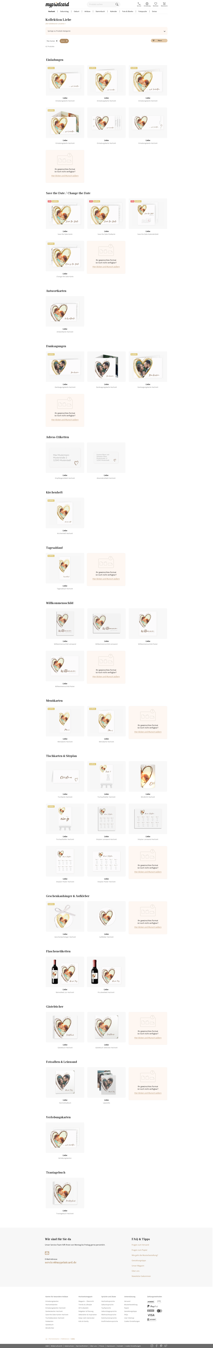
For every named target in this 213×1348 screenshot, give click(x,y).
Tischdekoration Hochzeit (54, 1318)
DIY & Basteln (84, 1308)
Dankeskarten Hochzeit (54, 1311)
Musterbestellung (130, 1305)
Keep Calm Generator (87, 1318)
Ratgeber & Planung (86, 1311)
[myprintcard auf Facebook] (156, 1345)
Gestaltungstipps (139, 1260)
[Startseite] (46, 1338)
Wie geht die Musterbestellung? (145, 1255)
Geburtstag (64, 11)
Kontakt (120, 1346)
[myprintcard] (57, 7)
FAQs (126, 1315)
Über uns (135, 1271)
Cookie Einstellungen (132, 1321)
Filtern (160, 40)
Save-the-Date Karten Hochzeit (56, 1315)
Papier (126, 1308)
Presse (101, 1346)
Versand (127, 1301)
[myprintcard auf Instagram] (152, 1345)
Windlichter (49, 1328)
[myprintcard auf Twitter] (166, 1345)
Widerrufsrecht (56, 1346)
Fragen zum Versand (140, 1245)
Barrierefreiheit (82, 1346)
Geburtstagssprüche (109, 1311)
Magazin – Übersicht (86, 1301)
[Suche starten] (117, 4)
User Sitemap (129, 1318)
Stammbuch (100, 11)
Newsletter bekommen (141, 1276)
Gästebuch (49, 1325)
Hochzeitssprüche (108, 1301)
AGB (47, 1346)
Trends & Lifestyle (85, 1305)
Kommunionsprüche (109, 1318)
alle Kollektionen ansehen (55, 24)
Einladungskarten (52, 1301)
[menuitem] (139, 4)
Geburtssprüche (107, 1305)
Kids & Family (84, 1321)
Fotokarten (49, 1321)
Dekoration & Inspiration (88, 1315)
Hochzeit (51, 11)
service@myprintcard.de (60, 1262)
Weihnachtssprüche (108, 1315)
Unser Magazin (138, 1265)
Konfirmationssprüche (109, 1321)
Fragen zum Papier (139, 1250)
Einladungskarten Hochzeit (55, 1308)
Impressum (110, 1346)
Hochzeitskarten (51, 1305)
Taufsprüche (106, 1308)
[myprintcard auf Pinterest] (161, 1345)
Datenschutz (69, 1346)
